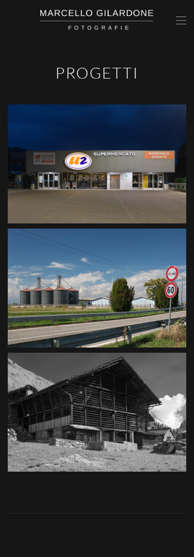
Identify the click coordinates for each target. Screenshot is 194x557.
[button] (181, 20)
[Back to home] (97, 20)
